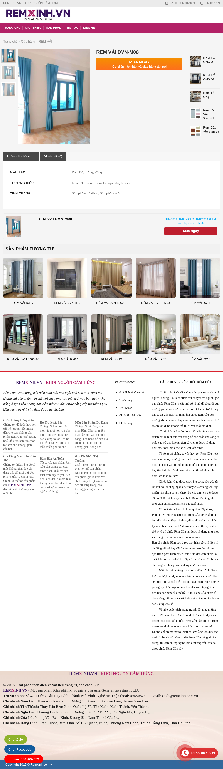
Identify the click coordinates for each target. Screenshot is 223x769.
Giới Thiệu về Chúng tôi (131, 392)
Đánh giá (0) (53, 156)
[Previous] (25, 96)
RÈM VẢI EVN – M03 (155, 303)
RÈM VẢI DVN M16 (67, 303)
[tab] (21, 156)
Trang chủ (10, 41)
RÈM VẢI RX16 (199, 359)
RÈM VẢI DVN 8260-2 (111, 303)
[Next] (83, 96)
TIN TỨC (72, 27)
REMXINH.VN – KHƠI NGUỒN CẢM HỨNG (31, 3)
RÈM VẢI (45, 41)
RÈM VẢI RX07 (67, 359)
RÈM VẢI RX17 (23, 303)
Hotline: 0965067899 (23, 759)
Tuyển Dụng (125, 400)
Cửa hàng (28, 41)
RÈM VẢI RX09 (155, 359)
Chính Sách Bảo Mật (130, 415)
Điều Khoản (125, 407)
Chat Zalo (15, 739)
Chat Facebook (19, 749)
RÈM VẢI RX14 (199, 303)
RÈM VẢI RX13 (111, 359)
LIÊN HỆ (89, 27)
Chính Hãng (125, 423)
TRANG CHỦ (11, 27)
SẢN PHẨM (54, 27)
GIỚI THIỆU (33, 27)
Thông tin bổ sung (21, 156)
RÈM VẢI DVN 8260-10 (23, 359)
